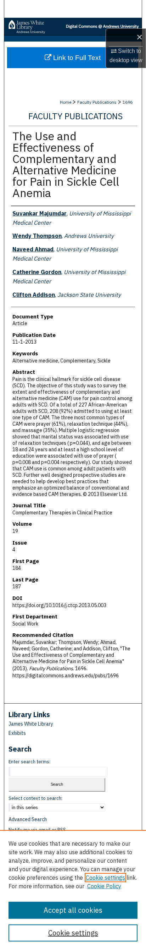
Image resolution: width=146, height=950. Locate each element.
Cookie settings (105, 877)
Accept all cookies (73, 910)
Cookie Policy (104, 886)
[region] (73, 890)
